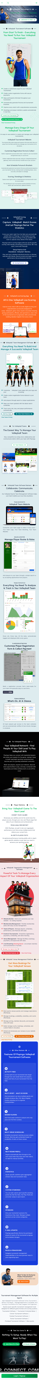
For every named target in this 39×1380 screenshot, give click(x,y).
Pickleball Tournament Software (15, 1321)
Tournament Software (9, 1311)
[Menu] (36, 3)
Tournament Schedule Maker (26, 1311)
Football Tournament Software (19, 1316)
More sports (30, 1321)
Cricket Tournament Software (19, 1313)
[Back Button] (2, 2)
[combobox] (18, 2)
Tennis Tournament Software (19, 1318)
